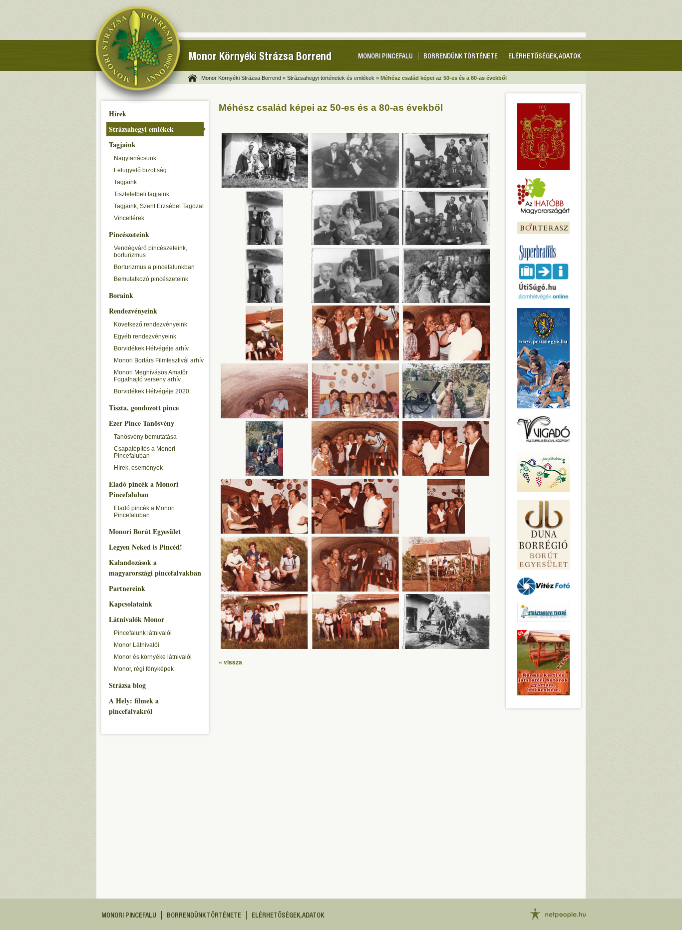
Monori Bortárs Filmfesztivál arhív (159, 360)
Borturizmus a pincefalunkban (154, 267)
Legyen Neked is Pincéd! (145, 547)
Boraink (121, 295)
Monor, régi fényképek (144, 668)
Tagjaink (122, 144)
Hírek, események (138, 467)
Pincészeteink (129, 234)
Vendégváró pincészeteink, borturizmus (150, 252)
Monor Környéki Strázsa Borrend (260, 57)
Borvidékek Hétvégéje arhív (151, 348)
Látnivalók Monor (136, 619)
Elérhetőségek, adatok (544, 56)
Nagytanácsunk (135, 158)
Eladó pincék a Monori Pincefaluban (143, 489)
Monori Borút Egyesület (145, 531)
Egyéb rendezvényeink (145, 336)
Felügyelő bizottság (140, 170)
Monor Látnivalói (136, 644)
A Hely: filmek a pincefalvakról (134, 705)
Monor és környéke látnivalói (153, 656)
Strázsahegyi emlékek (141, 129)
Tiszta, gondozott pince (144, 407)
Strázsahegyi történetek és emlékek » (333, 78)
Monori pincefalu (385, 56)
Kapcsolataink (130, 604)
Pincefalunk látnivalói (143, 632)
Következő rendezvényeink (150, 324)
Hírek (117, 113)
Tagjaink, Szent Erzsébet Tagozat (159, 206)
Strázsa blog (127, 685)
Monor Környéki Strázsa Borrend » (243, 78)
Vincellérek (129, 218)
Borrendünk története (460, 56)
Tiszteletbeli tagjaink (141, 194)
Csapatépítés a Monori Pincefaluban (144, 452)
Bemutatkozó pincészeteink (151, 279)
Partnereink (127, 588)
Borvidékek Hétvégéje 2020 (151, 391)
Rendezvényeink (133, 311)
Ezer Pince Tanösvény (141, 423)
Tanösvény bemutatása (145, 436)
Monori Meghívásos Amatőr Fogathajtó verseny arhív (151, 376)
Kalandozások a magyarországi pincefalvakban (155, 567)
